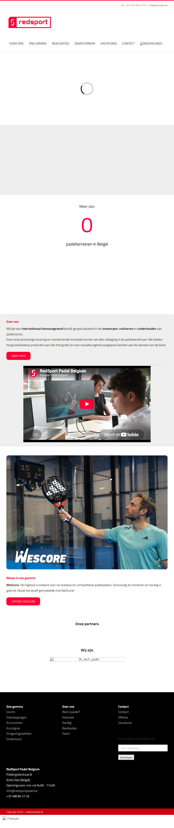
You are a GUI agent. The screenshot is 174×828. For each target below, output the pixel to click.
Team (66, 733)
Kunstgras (13, 728)
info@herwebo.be (158, 5)
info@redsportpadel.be (22, 790)
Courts (10, 711)
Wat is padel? (71, 711)
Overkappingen (16, 717)
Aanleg (67, 722)
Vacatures (125, 722)
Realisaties (69, 728)
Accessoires (14, 722)
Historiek (68, 717)
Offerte (123, 717)
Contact (123, 711)
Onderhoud (13, 739)
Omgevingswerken (19, 733)
